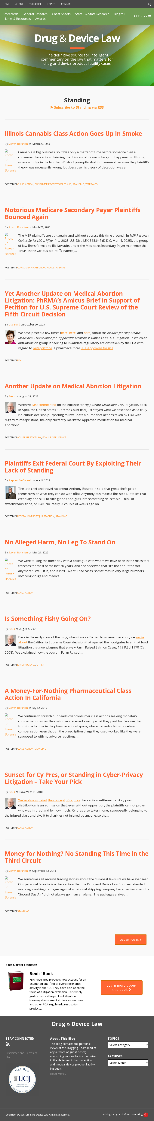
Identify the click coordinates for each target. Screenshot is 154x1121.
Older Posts (130, 939)
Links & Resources (18, 19)
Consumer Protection (49, 184)
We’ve (22, 800)
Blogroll (119, 14)
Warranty (91, 184)
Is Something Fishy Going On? (48, 618)
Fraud (67, 184)
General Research (35, 14)
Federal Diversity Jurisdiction (35, 516)
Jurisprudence (57, 437)
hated (42, 800)
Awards (40, 19)
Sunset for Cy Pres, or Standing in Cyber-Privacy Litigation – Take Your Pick (74, 778)
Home (6, 4)
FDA (19, 360)
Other (40, 664)
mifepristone (42, 348)
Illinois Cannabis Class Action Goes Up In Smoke (73, 133)
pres (76, 800)
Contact (66, 4)
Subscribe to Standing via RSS (78, 107)
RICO (49, 267)
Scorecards (10, 14)
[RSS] (8, 1044)
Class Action (25, 184)
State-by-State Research (92, 14)
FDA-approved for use (97, 348)
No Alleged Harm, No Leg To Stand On (60, 542)
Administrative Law (29, 437)
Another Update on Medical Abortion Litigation (73, 386)
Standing (78, 184)
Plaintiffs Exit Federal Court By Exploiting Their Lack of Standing (73, 466)
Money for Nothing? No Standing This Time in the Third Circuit (77, 856)
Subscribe (35, 4)
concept (59, 800)
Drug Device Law (77, 38)
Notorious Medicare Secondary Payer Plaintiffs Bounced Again (72, 213)
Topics (51, 4)
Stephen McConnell (19, 480)
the (50, 800)
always (32, 800)
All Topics (141, 16)
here (64, 333)
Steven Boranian (18, 144)
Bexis (11, 396)
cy (71, 800)
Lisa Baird (14, 324)
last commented (44, 404)
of (67, 800)
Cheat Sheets (61, 14)
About (19, 4)
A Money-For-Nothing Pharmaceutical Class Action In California (68, 694)
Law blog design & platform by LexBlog (122, 1114)
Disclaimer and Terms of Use (21, 1055)
